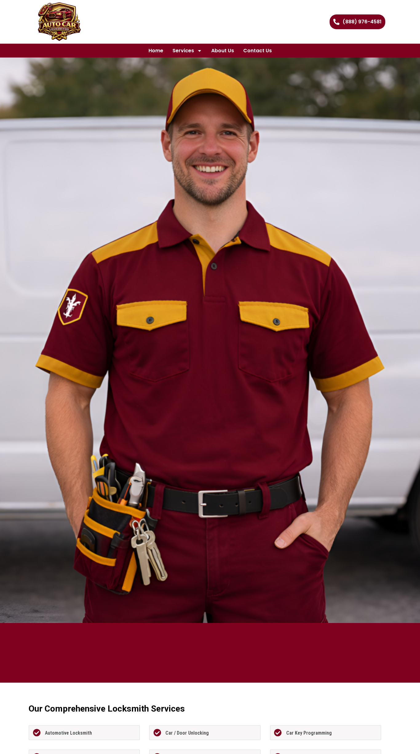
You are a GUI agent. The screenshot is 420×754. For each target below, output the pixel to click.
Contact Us (257, 50)
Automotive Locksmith (68, 733)
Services (183, 50)
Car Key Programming (309, 733)
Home (156, 50)
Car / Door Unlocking (187, 733)
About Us (222, 50)
